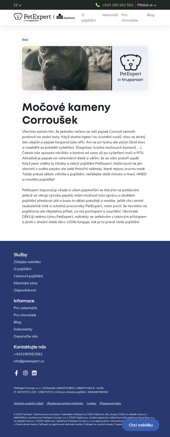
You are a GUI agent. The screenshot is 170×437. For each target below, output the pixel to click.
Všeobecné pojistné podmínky (65, 403)
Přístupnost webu (110, 403)
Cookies (91, 403)
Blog (151, 15)
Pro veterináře (25, 308)
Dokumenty (23, 329)
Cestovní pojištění (28, 276)
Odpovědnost (25, 290)
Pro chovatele (130, 17)
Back (25, 39)
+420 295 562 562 (117, 5)
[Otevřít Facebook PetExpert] (16, 373)
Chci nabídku (141, 424)
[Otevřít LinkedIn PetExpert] (34, 373)
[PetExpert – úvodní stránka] (45, 17)
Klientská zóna (26, 283)
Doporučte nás (26, 336)
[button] (17, 5)
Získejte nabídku (27, 261)
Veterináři (110, 15)
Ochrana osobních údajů (28, 403)
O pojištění (89, 17)
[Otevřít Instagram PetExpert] (25, 373)
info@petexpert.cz (29, 361)
